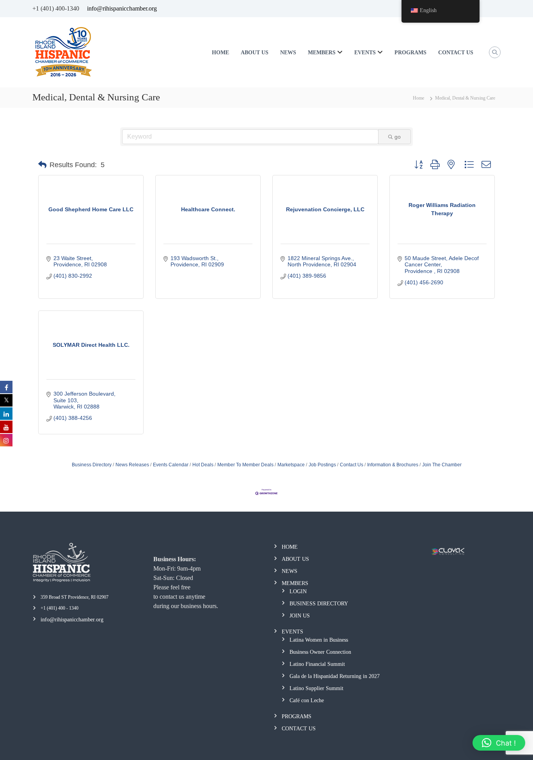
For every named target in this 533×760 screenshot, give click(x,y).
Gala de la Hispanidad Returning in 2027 (335, 676)
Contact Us (351, 464)
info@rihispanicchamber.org (122, 8)
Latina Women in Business (319, 640)
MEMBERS (322, 52)
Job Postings (322, 464)
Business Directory (92, 464)
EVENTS (365, 52)
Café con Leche (307, 700)
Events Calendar (170, 464)
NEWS (288, 52)
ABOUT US (254, 52)
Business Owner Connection (320, 652)
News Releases (132, 464)
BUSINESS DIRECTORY (319, 604)
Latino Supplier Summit (316, 688)
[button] (42, 165)
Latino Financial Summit (317, 664)
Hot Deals (202, 464)
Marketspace (291, 464)
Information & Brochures (392, 464)
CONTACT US (455, 52)
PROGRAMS (410, 52)
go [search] (397, 137)
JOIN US (300, 616)
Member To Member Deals (245, 464)
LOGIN (298, 591)
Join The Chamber (442, 464)
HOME (220, 52)
